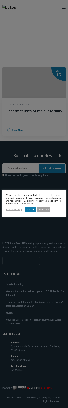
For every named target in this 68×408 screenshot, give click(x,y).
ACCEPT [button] (30, 209)
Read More (44, 209)
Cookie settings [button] (14, 209)
